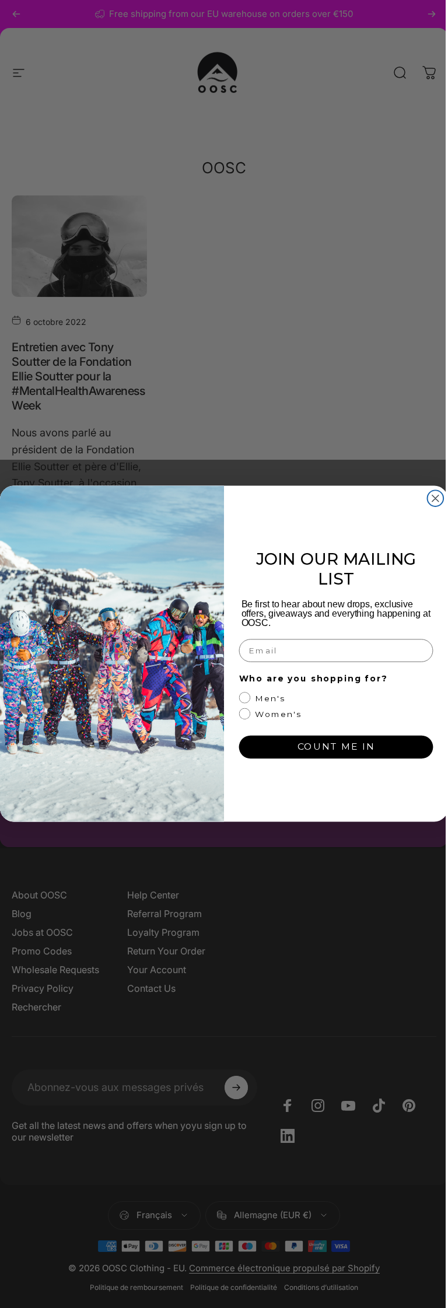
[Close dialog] (436, 499)
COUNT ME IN (336, 747)
